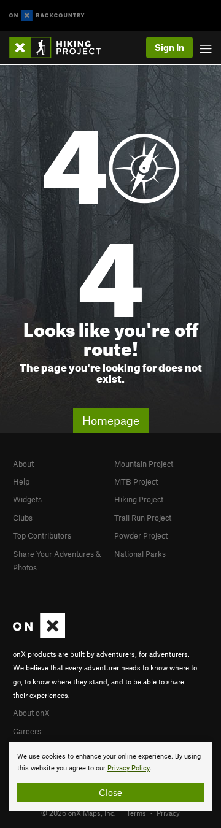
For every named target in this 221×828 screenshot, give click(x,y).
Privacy (168, 812)
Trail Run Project (142, 518)
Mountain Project (143, 464)
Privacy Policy (128, 768)
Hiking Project (138, 499)
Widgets (27, 499)
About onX (31, 713)
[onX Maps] (39, 635)
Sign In (169, 47)
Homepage (110, 420)
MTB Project (136, 481)
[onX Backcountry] (47, 15)
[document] (110, 776)
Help (21, 481)
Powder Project (141, 535)
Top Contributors (42, 535)
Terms (136, 812)
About (23, 464)
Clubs (23, 518)
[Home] (61, 47)
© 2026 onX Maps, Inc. (78, 812)
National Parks (140, 554)
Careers (27, 731)
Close (110, 792)
